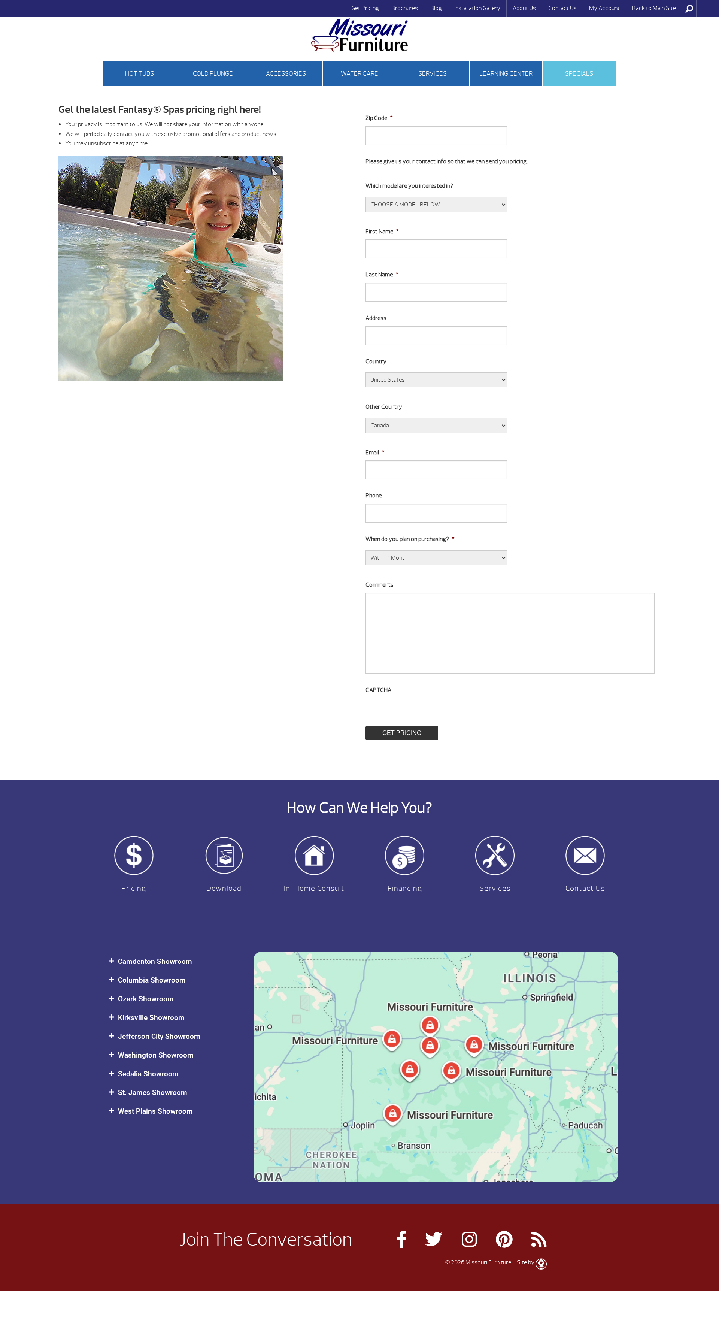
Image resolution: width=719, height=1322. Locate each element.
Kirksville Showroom (151, 1017)
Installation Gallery (477, 8)
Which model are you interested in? (409, 186)
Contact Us (562, 8)
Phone (373, 495)
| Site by (524, 1262)
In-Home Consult (314, 888)
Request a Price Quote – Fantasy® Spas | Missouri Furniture (359, 35)
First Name (382, 231)
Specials (579, 74)
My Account (604, 8)
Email (375, 452)
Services (432, 74)
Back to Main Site (654, 8)
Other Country (383, 407)
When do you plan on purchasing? (410, 539)
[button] (173, 961)
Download (224, 888)
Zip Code (379, 118)
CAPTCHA (378, 690)
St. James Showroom (152, 1092)
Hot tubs (139, 74)
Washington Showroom (156, 1055)
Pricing (133, 888)
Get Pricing (365, 8)
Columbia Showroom (152, 980)
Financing (405, 888)
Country (375, 361)
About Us (524, 8)
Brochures (404, 8)
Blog (436, 8)
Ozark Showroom (146, 999)
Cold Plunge (213, 74)
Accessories (286, 74)
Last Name (381, 274)
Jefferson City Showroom (159, 1036)
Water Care (359, 74)
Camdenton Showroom (155, 961)
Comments (379, 585)
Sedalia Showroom (148, 1074)
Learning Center (506, 74)
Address (375, 318)
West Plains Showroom (155, 1111)
